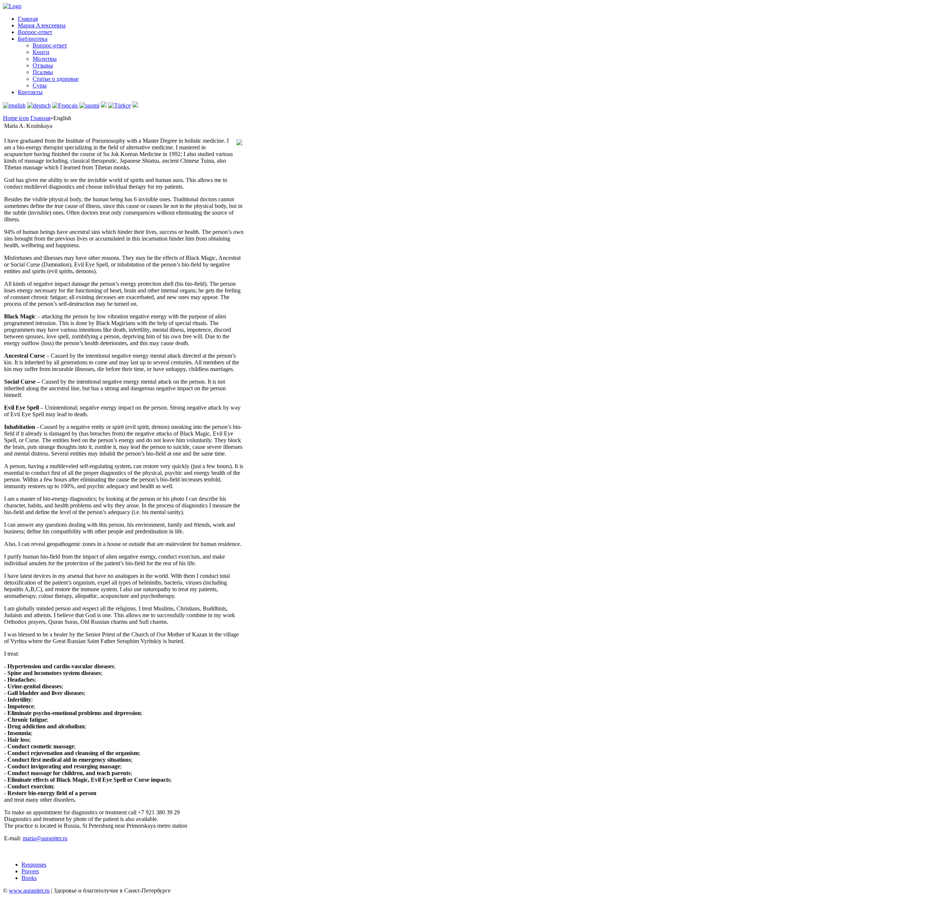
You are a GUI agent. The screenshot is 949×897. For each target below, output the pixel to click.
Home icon (16, 118)
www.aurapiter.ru (29, 890)
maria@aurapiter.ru (45, 838)
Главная (40, 118)
